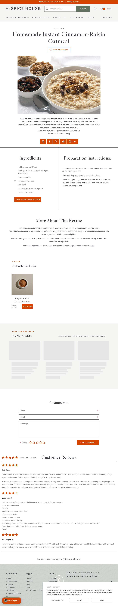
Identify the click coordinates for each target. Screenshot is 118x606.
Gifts (91, 18)
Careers (9, 584)
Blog (8, 596)
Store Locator (12, 581)
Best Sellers (40, 18)
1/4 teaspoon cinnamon (26, 181)
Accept (79, 600)
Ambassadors (12, 587)
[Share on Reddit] (63, 141)
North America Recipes (80, 336)
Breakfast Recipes (64, 336)
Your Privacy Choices (34, 590)
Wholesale (10, 590)
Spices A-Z (60, 18)
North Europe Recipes (98, 336)
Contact (29, 578)
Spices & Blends (16, 18)
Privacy (29, 587)
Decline (102, 600)
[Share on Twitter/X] (56, 141)
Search (83, 9)
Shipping (30, 581)
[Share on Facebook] (50, 141)
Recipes (107, 18)
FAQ (28, 584)
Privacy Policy (77, 594)
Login (109, 9)
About (8, 578)
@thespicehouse (72, 559)
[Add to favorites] (13, 275)
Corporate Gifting (13, 593)
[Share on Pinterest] (43, 141)
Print (74, 141)
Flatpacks (77, 18)
